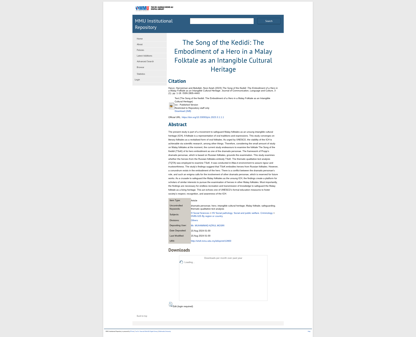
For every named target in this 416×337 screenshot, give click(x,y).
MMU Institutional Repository (154, 24)
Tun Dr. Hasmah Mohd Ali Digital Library (146, 331)
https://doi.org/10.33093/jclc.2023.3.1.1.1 (203, 117)
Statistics (141, 73)
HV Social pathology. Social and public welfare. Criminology (242, 213)
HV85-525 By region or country (207, 216)
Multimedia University (165, 331)
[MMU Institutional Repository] (154, 14)
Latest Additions (144, 55)
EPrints (132, 331)
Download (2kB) (183, 111)
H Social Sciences (200, 213)
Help (309, 331)
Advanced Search (145, 61)
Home (140, 38)
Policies (140, 50)
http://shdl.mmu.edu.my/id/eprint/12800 (211, 241)
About (140, 44)
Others (194, 220)
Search (269, 21)
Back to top (142, 316)
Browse (140, 67)
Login (137, 79)
